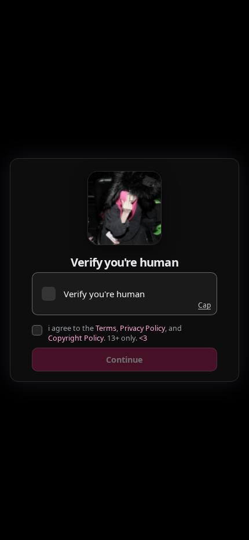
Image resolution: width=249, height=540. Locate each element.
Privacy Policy (142, 328)
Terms (106, 328)
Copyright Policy (76, 338)
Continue (124, 359)
